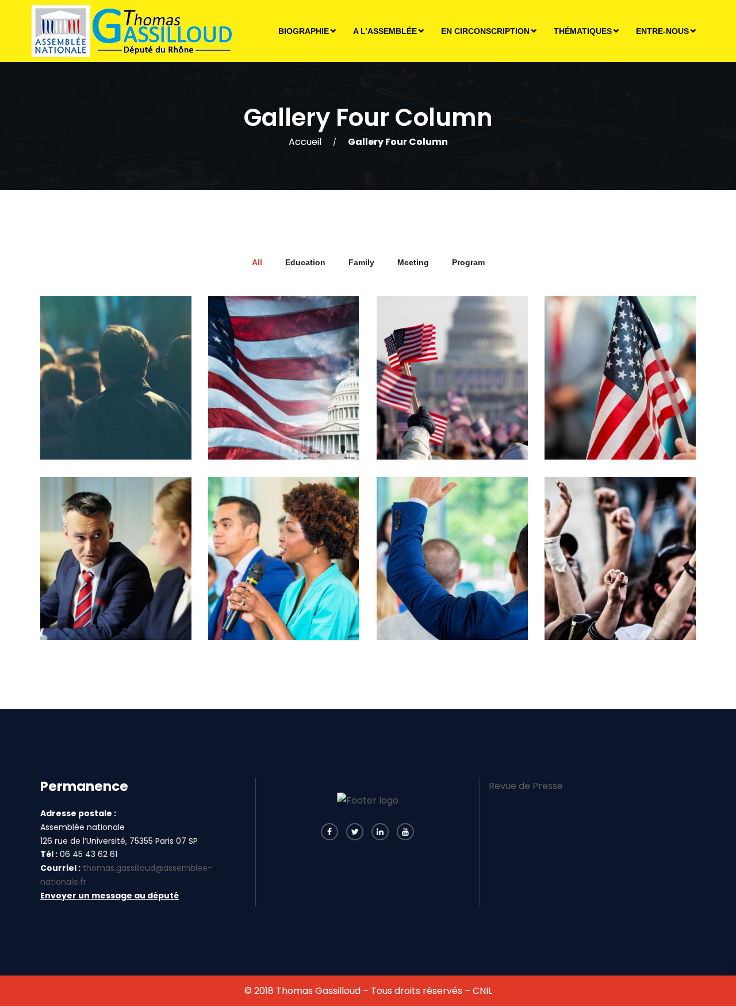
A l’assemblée (385, 31)
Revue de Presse (526, 786)
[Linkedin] (380, 831)
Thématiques (583, 31)
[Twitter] (354, 831)
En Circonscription (485, 31)
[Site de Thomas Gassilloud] (133, 31)
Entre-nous (662, 31)
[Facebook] (329, 831)
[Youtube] (405, 831)
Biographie (303, 31)
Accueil (305, 141)
